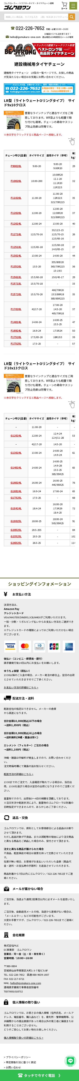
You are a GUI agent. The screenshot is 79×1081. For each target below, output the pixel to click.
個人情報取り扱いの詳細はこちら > (23, 1037)
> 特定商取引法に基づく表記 (20, 1062)
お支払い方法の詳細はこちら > (21, 687)
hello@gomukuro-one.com (25, 36)
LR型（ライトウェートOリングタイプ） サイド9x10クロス (39, 102)
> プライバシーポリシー (17, 1057)
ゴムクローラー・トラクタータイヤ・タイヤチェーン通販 (29, 3)
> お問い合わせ (12, 1067)
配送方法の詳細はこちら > (18, 774)
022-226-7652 (30, 28)
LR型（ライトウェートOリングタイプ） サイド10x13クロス (39, 365)
